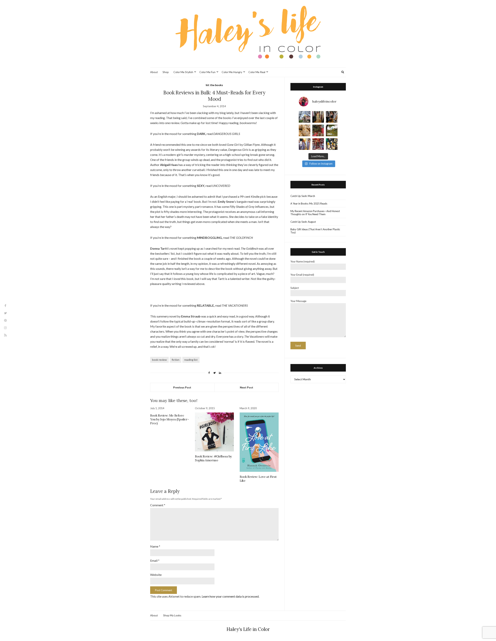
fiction (175, 359)
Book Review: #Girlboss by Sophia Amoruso (213, 458)
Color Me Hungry (232, 72)
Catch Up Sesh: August (303, 221)
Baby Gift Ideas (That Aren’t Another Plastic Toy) (315, 231)
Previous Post (182, 387)
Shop (166, 72)
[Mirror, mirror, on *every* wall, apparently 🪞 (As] (304, 144)
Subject (294, 287)
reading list (191, 359)
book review (159, 359)
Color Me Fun (207, 72)
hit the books (214, 85)
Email (154, 560)
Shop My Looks (172, 615)
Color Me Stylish (183, 72)
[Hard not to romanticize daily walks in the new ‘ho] (318, 144)
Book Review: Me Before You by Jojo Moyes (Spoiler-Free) (169, 419)
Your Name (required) (302, 261)
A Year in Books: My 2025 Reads (308, 203)
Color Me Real (256, 72)
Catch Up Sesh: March (302, 196)
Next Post (246, 387)
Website (156, 574)
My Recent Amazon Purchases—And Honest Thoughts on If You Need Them (315, 213)
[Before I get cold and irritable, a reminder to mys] (332, 130)
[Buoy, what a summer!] (332, 144)
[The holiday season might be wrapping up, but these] (304, 130)
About (154, 72)
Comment (157, 505)
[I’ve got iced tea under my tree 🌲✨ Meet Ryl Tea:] (318, 130)
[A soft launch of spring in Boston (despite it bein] (304, 117)
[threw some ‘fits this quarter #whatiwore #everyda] (332, 117)
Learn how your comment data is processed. (230, 596)
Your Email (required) (302, 274)
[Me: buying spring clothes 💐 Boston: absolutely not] (318, 117)
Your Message (298, 301)
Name (155, 546)
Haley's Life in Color (248, 629)
